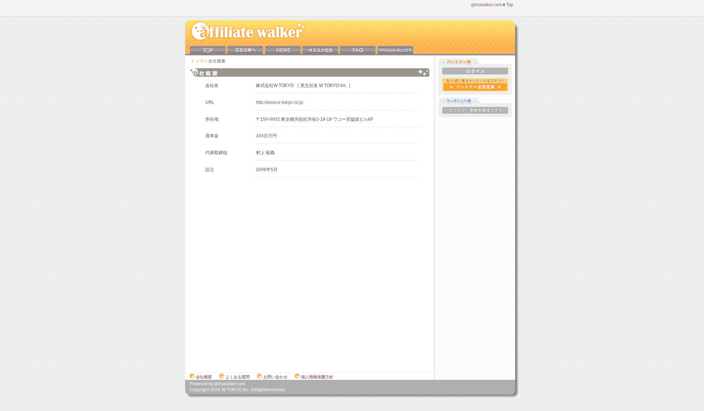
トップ (197, 61)
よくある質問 (237, 377)
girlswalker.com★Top (492, 4)
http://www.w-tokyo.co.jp (279, 102)
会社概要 (204, 377)
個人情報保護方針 (317, 377)
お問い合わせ (275, 377)
